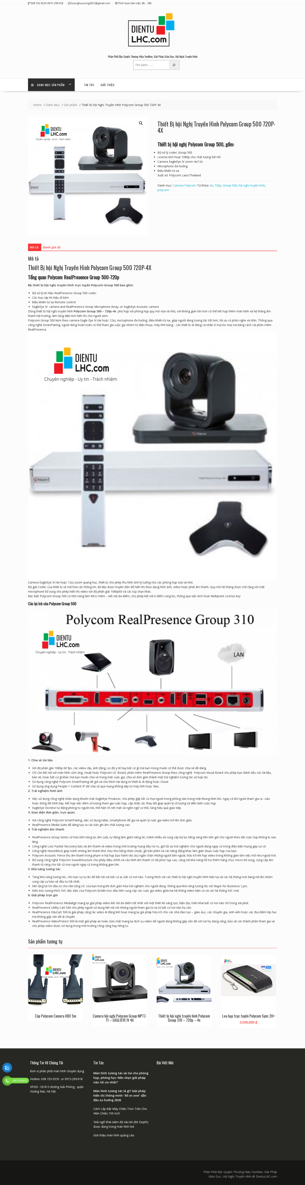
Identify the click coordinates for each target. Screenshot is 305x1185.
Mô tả (34, 247)
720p (218, 185)
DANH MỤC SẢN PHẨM (51, 85)
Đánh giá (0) (51, 247)
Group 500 (230, 185)
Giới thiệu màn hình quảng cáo (113, 1135)
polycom (163, 190)
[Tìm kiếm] (174, 65)
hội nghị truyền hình (252, 185)
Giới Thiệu (108, 85)
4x (211, 185)
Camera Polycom (184, 185)
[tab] (34, 247)
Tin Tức (89, 85)
